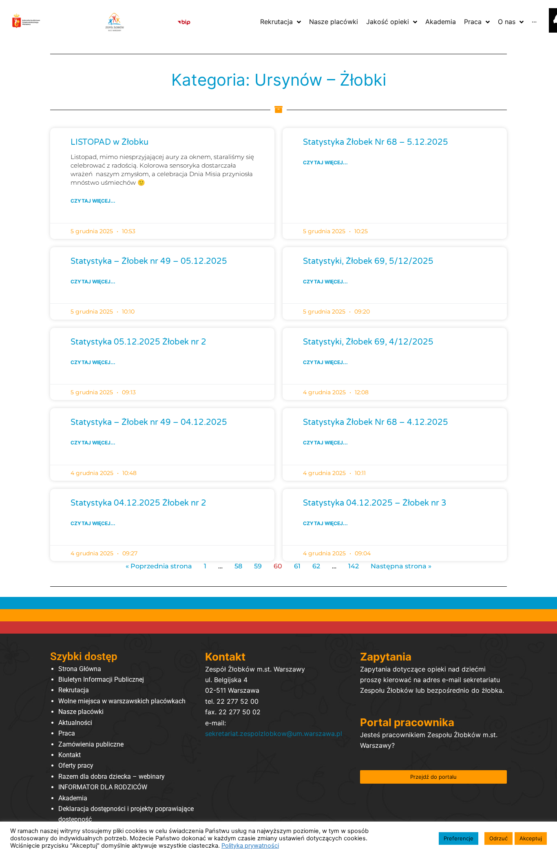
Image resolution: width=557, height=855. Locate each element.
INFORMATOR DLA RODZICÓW (102, 787)
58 (238, 566)
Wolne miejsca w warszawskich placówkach (122, 701)
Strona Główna (79, 669)
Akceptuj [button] (530, 838)
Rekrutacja (73, 690)
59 (258, 566)
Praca (66, 733)
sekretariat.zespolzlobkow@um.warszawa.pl (273, 733)
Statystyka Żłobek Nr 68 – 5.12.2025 (375, 142)
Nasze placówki (81, 712)
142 (353, 566)
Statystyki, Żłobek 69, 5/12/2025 (368, 261)
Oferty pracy (75, 765)
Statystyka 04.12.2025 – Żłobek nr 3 (374, 503)
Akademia (72, 798)
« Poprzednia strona (159, 566)
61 (297, 566)
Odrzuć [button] (498, 838)
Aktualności (75, 723)
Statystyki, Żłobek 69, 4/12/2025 (368, 342)
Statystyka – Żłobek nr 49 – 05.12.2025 (149, 261)
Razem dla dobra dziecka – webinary (111, 776)
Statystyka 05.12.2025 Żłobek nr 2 (138, 342)
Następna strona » (401, 566)
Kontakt (69, 755)
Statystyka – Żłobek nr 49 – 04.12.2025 (149, 422)
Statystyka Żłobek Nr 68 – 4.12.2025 (375, 422)
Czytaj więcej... (93, 201)
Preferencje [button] (458, 838)
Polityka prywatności (250, 845)
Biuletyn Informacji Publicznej (101, 679)
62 (316, 566)
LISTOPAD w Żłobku (109, 142)
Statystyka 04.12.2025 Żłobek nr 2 (138, 503)
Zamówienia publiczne (91, 744)
